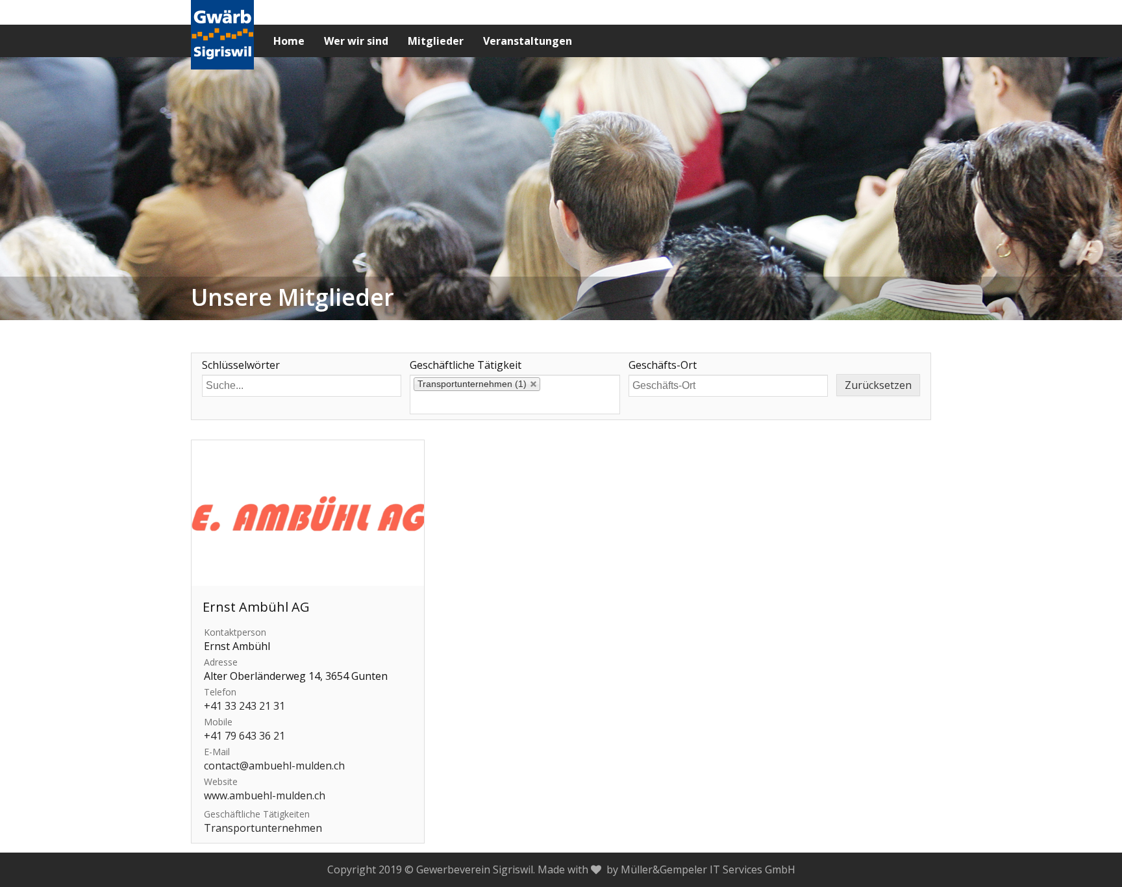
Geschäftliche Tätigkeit (465, 365)
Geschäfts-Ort (663, 365)
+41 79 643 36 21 (244, 736)
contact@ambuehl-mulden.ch (274, 765)
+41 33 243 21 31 (244, 706)
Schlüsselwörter (241, 365)
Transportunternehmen (263, 828)
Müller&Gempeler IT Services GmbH (708, 869)
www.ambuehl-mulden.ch (264, 795)
